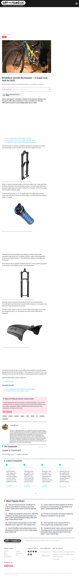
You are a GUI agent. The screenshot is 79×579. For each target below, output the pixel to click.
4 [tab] (39, 493)
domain (22, 416)
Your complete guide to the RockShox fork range (18, 138)
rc (36, 416)
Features (18, 551)
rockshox (42, 416)
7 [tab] (43, 493)
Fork (27, 416)
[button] (76, 3)
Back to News (6, 34)
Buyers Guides (7, 556)
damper (10, 416)
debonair (17, 416)
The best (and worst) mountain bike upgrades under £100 (20, 142)
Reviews (6, 555)
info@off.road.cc (70, 551)
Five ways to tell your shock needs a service (17, 391)
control (5, 416)
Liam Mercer (14, 425)
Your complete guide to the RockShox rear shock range (20, 389)
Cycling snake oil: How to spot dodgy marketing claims (20, 140)
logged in (13, 454)
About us (6, 551)
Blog (17, 555)
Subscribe (8, 412)
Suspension (5, 419)
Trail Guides (19, 553)
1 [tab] (35, 493)
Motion (32, 416)
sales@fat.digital (69, 554)
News (5, 553)
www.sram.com (9, 381)
